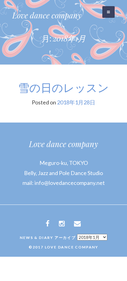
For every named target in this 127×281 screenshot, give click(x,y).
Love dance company (46, 15)
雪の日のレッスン (63, 87)
